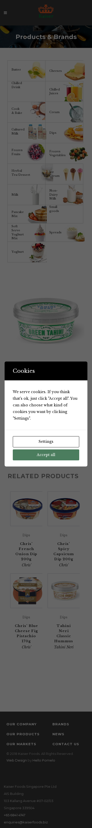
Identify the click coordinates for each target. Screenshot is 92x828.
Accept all (46, 454)
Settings (46, 441)
